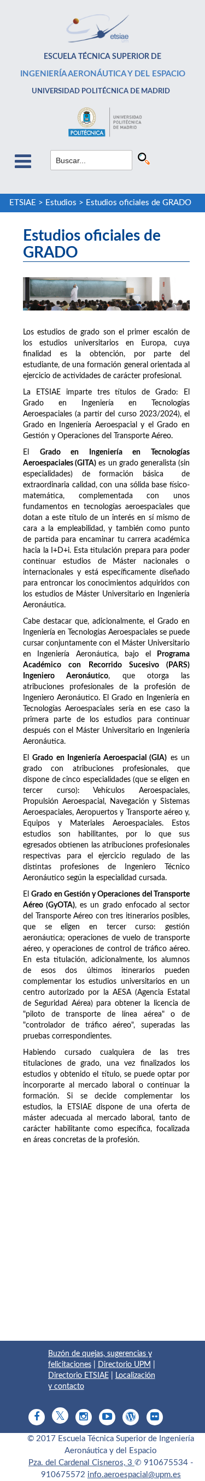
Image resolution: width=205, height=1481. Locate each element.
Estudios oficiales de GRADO (138, 203)
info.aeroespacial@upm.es (134, 1475)
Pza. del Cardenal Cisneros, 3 (81, 1463)
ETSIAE (22, 203)
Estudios (61, 203)
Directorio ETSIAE (78, 1376)
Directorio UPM (124, 1365)
